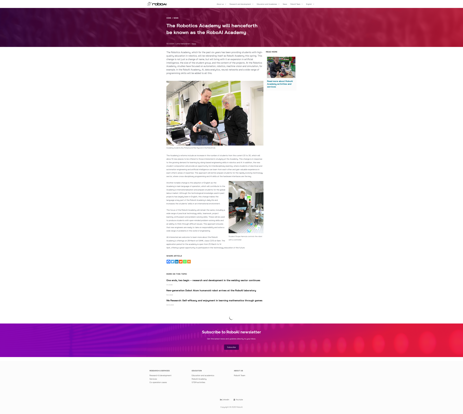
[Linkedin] (176, 261)
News (285, 4)
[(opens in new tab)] (281, 67)
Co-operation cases (158, 382)
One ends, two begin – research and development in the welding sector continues (213, 280)
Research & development (160, 375)
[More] (189, 261)
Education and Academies (267, 4)
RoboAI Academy (199, 379)
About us (220, 4)
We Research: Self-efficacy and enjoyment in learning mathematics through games (214, 300)
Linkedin (225, 399)
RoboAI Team (295, 4)
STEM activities (198, 382)
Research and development (240, 4)
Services (153, 379)
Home (168, 18)
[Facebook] (168, 261)
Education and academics (203, 375)
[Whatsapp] (185, 261)
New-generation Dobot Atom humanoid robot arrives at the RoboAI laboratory (211, 290)
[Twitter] (172, 261)
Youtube (239, 399)
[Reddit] (181, 261)
